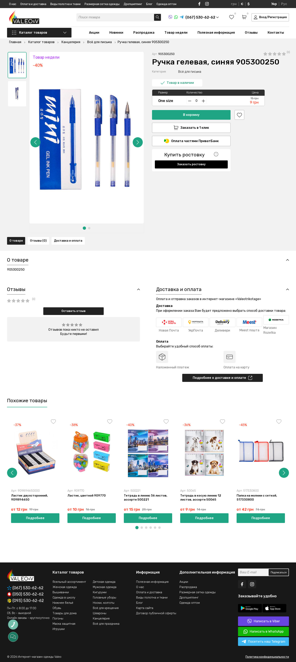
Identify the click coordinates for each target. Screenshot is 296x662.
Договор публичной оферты (156, 613)
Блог (149, 4)
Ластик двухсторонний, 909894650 (29, 497)
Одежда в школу (64, 597)
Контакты (276, 32)
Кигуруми (100, 592)
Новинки (116, 32)
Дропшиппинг (133, 4)
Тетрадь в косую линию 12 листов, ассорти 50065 (200, 497)
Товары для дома (65, 613)
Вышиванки (61, 592)
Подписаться (279, 572)
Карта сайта (144, 608)
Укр (274, 4)
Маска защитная (64, 624)
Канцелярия (101, 618)
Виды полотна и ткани (65, 4)
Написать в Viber (267, 621)
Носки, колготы (103, 603)
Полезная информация (216, 32)
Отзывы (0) (38, 240)
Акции (94, 32)
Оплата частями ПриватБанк (195, 141)
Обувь (57, 608)
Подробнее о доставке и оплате (219, 378)
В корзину (191, 115)
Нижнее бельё (63, 603)
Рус (284, 4)
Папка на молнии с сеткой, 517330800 (257, 497)
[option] (17, 65)
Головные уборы (104, 597)
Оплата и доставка (33, 4)
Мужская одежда (104, 587)
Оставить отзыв (73, 311)
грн (234, 4)
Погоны (58, 618)
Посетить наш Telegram (266, 641)
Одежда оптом (166, 4)
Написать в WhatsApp (267, 631)
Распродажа (143, 32)
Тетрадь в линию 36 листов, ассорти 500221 (145, 497)
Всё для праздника (106, 624)
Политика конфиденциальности (267, 657)
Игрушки (59, 629)
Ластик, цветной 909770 (86, 495)
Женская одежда (65, 587)
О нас (12, 4)
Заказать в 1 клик (194, 128)
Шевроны (99, 613)
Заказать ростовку (191, 164)
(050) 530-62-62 (28, 594)
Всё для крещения (106, 608)
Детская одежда (104, 582)
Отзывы (251, 32)
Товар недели (176, 32)
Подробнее (35, 518)
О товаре (16, 240)
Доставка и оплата (68, 240)
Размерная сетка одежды (102, 4)
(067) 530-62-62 (27, 588)
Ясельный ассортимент (69, 582)
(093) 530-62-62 (28, 601)
